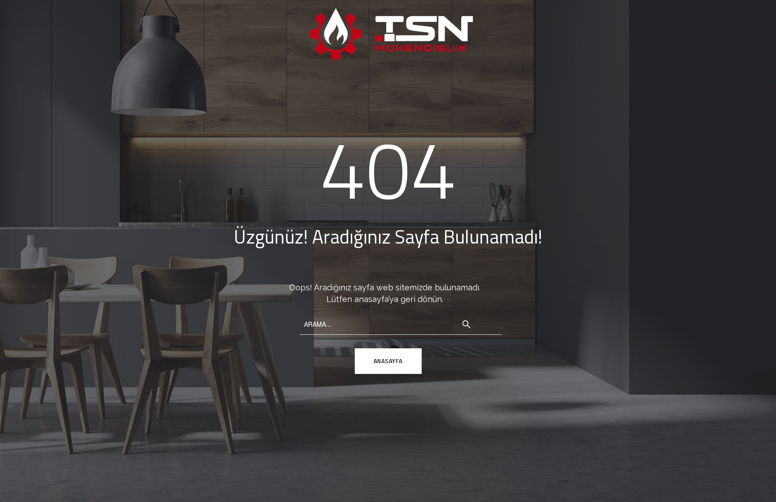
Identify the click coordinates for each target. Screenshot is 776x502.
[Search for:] (401, 323)
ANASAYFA (388, 360)
